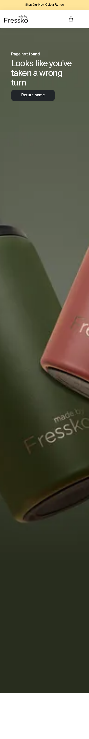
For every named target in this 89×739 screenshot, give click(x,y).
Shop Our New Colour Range (44, 4)
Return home (33, 95)
